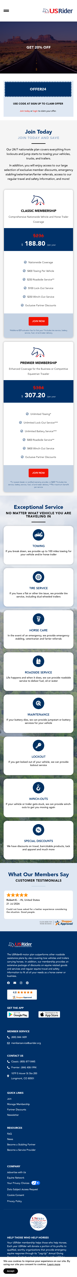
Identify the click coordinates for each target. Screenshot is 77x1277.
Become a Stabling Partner (21, 1144)
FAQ (9, 1134)
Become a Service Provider (21, 1150)
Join (9, 1099)
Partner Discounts (16, 1110)
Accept (10, 1271)
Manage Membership (18, 1104)
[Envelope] (14, 983)
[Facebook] (8, 983)
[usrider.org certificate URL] (56, 925)
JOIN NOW (38, 321)
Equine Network (15, 1178)
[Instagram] (21, 983)
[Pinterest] (27, 983)
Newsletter (13, 1115)
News (10, 1139)
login (35, 111)
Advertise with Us (16, 1172)
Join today (25, 111)
